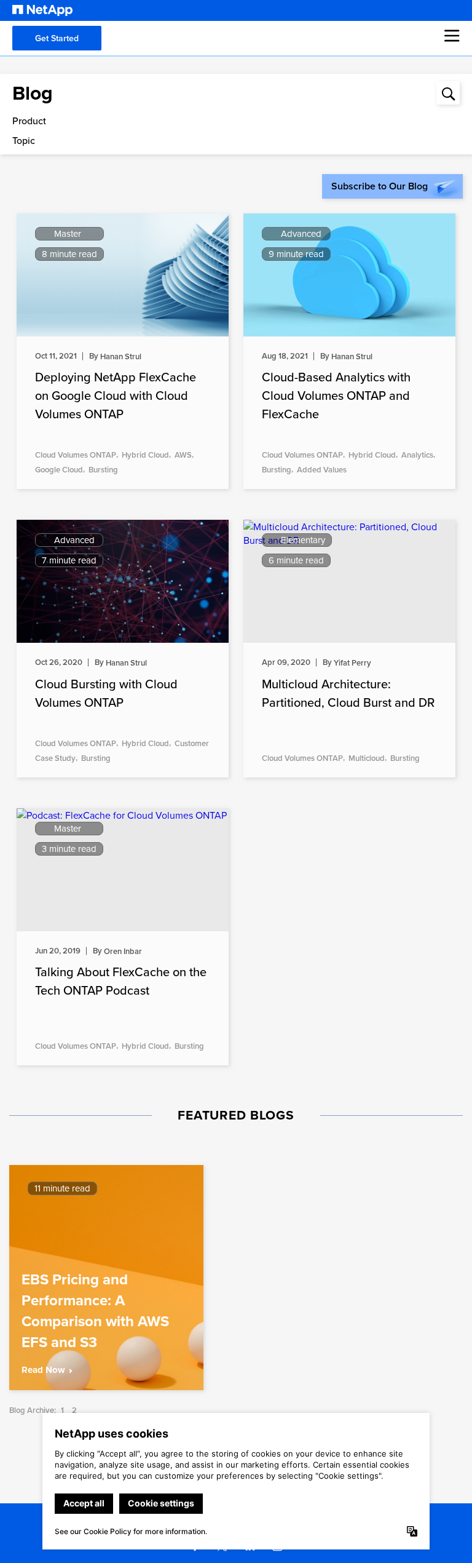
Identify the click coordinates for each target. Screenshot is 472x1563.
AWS (183, 455)
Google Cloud (59, 469)
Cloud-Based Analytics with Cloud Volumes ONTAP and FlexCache (336, 395)
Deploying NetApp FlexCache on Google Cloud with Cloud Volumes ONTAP (115, 395)
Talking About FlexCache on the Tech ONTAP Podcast (120, 981)
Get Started (57, 38)
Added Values (322, 469)
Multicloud (366, 758)
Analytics (417, 455)
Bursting (103, 469)
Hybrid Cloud (145, 455)
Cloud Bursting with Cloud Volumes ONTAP (106, 693)
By (115, 356)
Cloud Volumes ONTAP (75, 455)
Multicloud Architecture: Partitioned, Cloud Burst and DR (348, 693)
